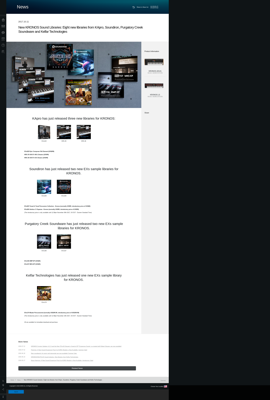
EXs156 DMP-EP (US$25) (32, 261)
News (3, 381)
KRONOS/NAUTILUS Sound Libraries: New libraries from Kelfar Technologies (54, 357)
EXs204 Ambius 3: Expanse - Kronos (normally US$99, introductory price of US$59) (51, 209)
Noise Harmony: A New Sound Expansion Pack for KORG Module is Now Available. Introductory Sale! (62, 360)
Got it (16, 392)
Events (3, 39)
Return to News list (142, 7)
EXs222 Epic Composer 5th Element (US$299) (39, 151)
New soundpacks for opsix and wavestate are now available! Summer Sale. (54, 353)
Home (3, 20)
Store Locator (3, 52)
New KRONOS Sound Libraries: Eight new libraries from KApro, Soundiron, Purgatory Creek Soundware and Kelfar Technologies (63, 380)
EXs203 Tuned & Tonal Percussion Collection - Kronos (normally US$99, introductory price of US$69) (57, 206)
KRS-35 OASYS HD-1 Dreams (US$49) (36, 154)
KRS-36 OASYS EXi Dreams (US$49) (36, 158)
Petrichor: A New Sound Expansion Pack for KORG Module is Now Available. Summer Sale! (59, 350)
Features (3, 33)
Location (3, 385)
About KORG (3, 397)
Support (3, 45)
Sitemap (163, 380)
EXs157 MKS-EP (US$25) (32, 264)
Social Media (3, 389)
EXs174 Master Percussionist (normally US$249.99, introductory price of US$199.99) (51, 312)
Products (3, 26)
